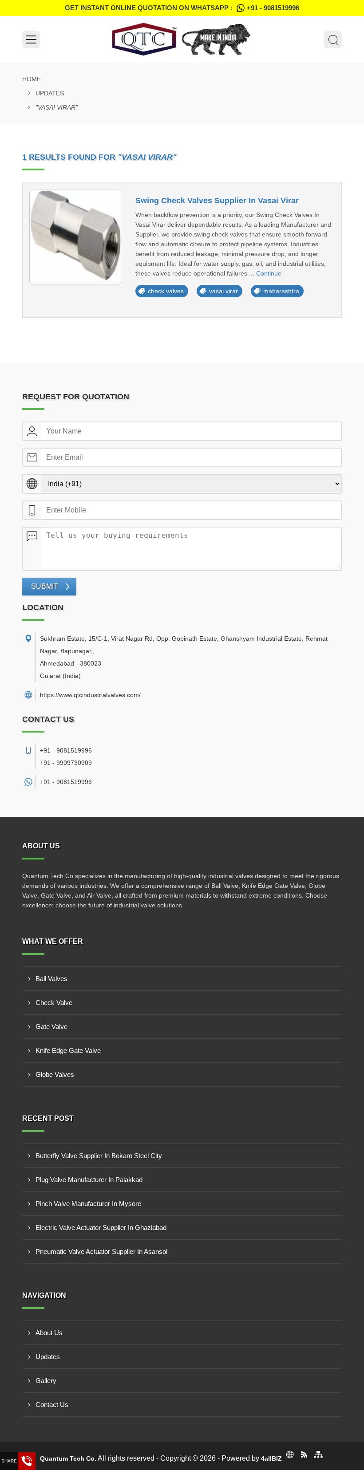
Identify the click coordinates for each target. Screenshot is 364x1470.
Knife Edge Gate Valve (68, 1050)
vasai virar (223, 291)
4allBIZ (271, 1458)
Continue (268, 273)
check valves (166, 291)
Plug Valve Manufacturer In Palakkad (89, 1179)
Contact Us (52, 1404)
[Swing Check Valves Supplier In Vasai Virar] (76, 236)
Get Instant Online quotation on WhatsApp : (182, 8)
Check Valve (54, 1002)
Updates (50, 93)
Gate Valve (51, 1026)
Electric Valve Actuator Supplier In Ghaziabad (101, 1227)
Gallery (46, 1380)
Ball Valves (51, 978)
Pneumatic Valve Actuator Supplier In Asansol (101, 1251)
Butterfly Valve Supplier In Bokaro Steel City (99, 1155)
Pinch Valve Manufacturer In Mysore (88, 1203)
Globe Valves (55, 1074)
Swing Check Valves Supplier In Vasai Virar (217, 200)
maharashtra (281, 291)
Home (31, 79)
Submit (44, 586)
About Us (49, 1332)
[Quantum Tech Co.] (182, 39)
